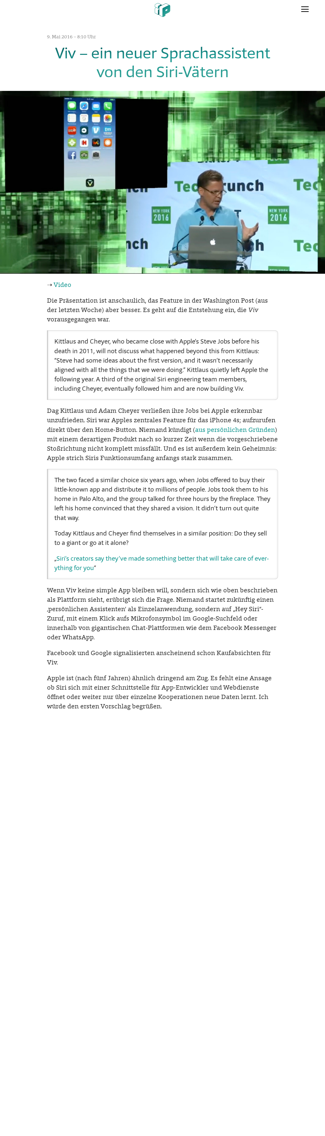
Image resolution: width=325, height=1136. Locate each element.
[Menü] (305, 9)
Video (62, 285)
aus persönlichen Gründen (235, 430)
